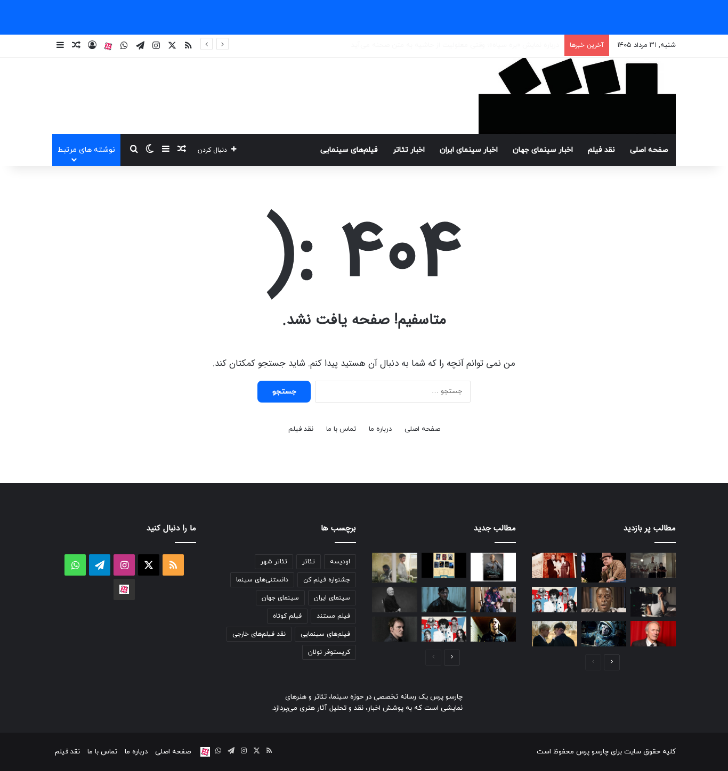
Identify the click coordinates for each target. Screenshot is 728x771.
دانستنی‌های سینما (262, 580)
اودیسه (340, 561)
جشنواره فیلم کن (326, 580)
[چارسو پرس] (577, 96)
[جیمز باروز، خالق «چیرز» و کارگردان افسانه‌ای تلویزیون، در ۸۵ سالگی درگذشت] (394, 599)
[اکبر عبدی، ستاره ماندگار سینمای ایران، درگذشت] (604, 568)
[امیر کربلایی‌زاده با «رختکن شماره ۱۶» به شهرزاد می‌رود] (493, 567)
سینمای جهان (280, 598)
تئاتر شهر (274, 561)
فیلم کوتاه (287, 616)
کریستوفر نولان (329, 652)
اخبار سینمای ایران (469, 150)
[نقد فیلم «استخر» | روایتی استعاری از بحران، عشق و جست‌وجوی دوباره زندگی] (653, 602)
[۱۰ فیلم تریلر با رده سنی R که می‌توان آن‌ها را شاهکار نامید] (493, 629)
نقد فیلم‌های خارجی (259, 634)
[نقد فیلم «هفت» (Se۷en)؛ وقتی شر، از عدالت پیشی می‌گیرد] (653, 565)
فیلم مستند (333, 616)
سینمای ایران (332, 598)
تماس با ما (341, 429)
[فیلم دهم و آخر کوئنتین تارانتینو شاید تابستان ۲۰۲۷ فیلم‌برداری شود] (394, 629)
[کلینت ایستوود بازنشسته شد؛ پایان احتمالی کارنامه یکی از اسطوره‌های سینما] (653, 633)
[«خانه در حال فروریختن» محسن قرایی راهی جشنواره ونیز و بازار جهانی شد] (394, 568)
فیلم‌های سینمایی (349, 150)
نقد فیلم (601, 150)
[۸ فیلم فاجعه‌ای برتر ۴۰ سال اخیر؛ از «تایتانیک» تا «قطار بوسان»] (604, 633)
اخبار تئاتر (409, 150)
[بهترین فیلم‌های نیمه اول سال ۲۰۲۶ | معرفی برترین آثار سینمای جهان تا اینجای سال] (554, 599)
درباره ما (380, 429)
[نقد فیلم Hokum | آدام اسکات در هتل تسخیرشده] (444, 599)
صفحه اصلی (649, 150)
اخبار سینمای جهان (543, 150)
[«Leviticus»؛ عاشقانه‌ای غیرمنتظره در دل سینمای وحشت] (554, 633)
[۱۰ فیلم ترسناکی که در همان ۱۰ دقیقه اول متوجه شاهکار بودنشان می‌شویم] (604, 599)
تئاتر (308, 561)
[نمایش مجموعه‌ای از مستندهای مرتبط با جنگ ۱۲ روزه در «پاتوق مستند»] (444, 565)
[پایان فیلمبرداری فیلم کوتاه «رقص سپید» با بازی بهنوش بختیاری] (493, 599)
